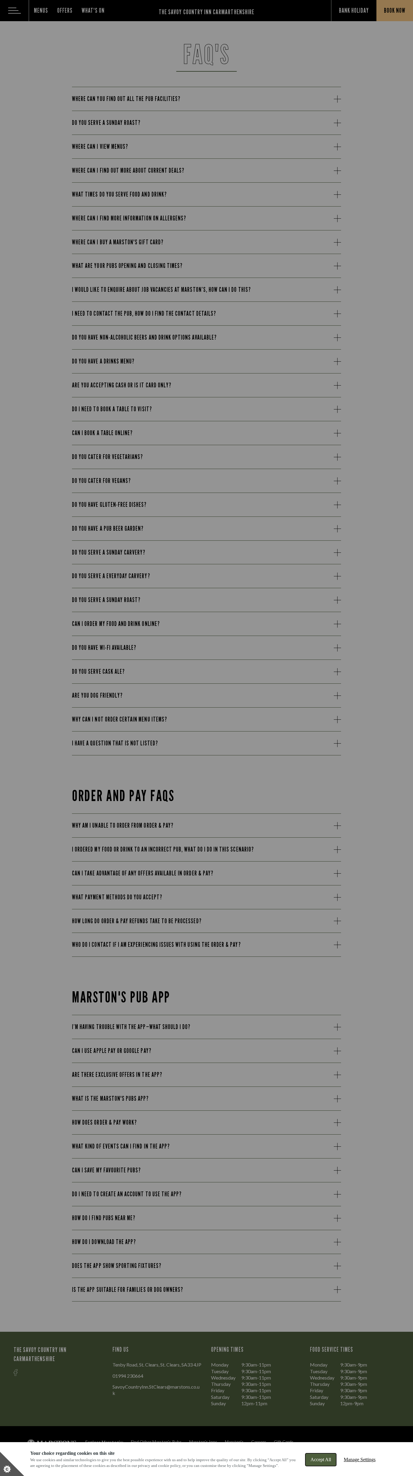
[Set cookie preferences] (12, 1464)
